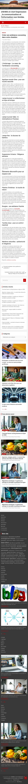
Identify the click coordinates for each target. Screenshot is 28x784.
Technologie (5, 501)
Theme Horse (16, 780)
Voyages (3, 720)
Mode (2, 644)
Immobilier (3, 570)
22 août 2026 (5, 436)
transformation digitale (18, 560)
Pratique (3, 648)
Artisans (3, 520)
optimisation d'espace (10, 556)
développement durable (5, 548)
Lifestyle (3, 637)
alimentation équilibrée (14, 536)
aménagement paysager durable (21, 538)
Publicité (3, 650)
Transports (3, 718)
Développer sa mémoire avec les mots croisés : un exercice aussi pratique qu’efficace (12, 362)
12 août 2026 (5, 507)
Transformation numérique (8, 561)
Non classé (3, 646)
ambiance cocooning (11, 260)
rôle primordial (14, 68)
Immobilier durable (11, 553)
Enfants (2, 566)
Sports (2, 711)
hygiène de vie (4, 553)
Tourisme (3, 716)
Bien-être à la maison (11, 545)
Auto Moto (3, 524)
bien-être (5, 542)
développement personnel (11, 549)
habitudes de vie (19, 552)
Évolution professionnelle (19, 563)
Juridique (3, 581)
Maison (4, 32)
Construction (4, 528)
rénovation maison (21, 556)
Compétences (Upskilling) (5, 546)
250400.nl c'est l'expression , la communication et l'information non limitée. (13, 14)
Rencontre (3, 652)
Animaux (3, 519)
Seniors (2, 707)
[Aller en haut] (25, 777)
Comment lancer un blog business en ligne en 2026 (13, 289)
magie (20, 555)
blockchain (24, 544)
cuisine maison (13, 546)
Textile (2, 714)
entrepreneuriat (12, 550)
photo (16, 556)
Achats (2, 515)
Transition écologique (20, 561)
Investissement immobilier (12, 555)
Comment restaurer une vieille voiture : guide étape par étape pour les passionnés (15, 273)
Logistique (3, 639)
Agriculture (3, 517)
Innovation (16, 553)
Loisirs (4, 453)
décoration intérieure (21, 546)
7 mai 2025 (4, 39)
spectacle (13, 558)
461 (4, 633)
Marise (9, 39)
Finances (3, 568)
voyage (2, 563)
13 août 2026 (5, 460)
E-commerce (4, 530)
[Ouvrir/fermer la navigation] (3, 22)
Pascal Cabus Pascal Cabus (14, 436)
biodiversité (19, 544)
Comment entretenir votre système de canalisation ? (12, 267)
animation (3, 540)
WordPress (19, 781)
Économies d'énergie (9, 563)
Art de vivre (9, 540)
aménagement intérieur (8, 538)
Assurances (3, 522)
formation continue (19, 550)
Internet (2, 578)
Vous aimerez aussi (8, 414)
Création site (5, 430)
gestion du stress (11, 552)
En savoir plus (4, 606)
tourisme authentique (10, 560)
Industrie (3, 572)
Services (3, 709)
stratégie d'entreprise (21, 558)
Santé (2, 705)
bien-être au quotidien (15, 543)
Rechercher (24, 280)
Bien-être (3, 526)
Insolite (2, 576)
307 (5, 409)
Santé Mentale (5, 558)
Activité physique (4, 536)
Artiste (14, 540)
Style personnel (3, 560)
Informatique (5, 477)
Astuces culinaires (20, 540)
